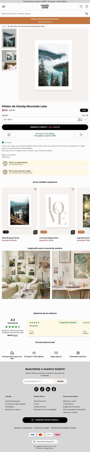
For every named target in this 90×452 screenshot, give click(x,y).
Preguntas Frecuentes (71, 407)
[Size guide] (9, 135)
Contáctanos (68, 404)
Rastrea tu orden (69, 401)
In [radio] (87, 115)
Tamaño (5, 115)
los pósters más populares (15, 404)
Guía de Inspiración (12, 401)
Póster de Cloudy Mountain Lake (33, 26)
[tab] (81, 6)
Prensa (36, 404)
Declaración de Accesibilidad (45, 409)
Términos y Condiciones (23, 428)
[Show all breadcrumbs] (4, 26)
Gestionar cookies (70, 412)
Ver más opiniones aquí (45, 342)
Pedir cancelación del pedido (74, 409)
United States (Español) (45, 442)
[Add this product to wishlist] (81, 135)
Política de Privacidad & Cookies (63, 428)
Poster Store (50, 446)
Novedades (9, 407)
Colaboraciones (40, 407)
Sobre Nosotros (40, 401)
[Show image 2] (9, 60)
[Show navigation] (3, 6)
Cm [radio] (83, 115)
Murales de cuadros (13, 409)
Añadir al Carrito (45, 127)
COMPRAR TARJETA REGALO (47, 420)
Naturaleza (14, 26)
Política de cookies (41, 428)
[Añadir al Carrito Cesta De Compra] (35, 232)
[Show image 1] (9, 38)
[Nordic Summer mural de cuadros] (26, 275)
